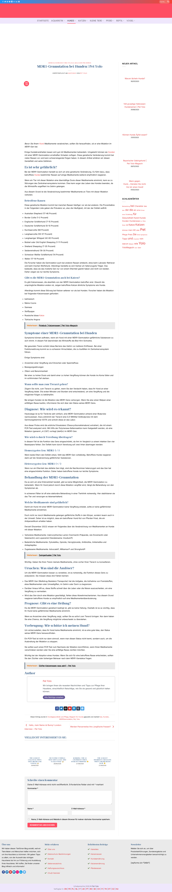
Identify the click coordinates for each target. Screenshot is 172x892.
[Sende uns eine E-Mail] (7, 2)
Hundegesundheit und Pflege (61, 63)
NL (76, 889)
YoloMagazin (128, 247)
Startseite (43, 20)
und (130, 238)
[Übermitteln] (168, 2)
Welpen (131, 244)
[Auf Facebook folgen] (3, 2)
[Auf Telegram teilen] (82, 708)
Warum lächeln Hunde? (135, 78)
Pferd (109, 20)
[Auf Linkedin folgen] (12, 2)
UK (83, 889)
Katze (41, 315)
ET (109, 889)
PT (87, 889)
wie (136, 243)
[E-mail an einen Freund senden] (66, 708)
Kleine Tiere (96, 20)
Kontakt (51, 859)
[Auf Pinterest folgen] (9, 2)
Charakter (139, 206)
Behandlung (126, 206)
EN (65, 889)
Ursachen (136, 239)
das (145, 206)
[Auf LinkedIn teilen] (74, 708)
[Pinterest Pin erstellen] (70, 708)
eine (139, 210)
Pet (74, 719)
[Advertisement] (86, 41)
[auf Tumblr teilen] (78, 708)
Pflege (124, 235)
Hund (41, 143)
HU (117, 889)
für (135, 214)
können (125, 230)
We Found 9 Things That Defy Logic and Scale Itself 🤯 (57, 759)
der (127, 210)
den (123, 210)
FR (69, 889)
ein (135, 210)
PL (73, 889)
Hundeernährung (97, 859)
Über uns (51, 849)
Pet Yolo (83, 73)
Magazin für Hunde (83, 63)
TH (105, 889)
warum (125, 244)
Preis (130, 234)
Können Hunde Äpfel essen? (134, 135)
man (130, 230)
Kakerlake (94, 849)
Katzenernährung (98, 864)
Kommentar (32, 788)
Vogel (130, 20)
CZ (113, 889)
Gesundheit (127, 218)
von (141, 238)
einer (123, 214)
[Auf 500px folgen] (16, 2)
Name (30, 809)
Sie (134, 234)
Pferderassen (96, 868)
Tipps (124, 239)
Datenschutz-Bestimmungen (59, 854)
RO (91, 889)
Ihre (144, 221)
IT (80, 889)
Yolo (78, 719)
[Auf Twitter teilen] (61, 708)
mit (134, 230)
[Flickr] (14, 2)
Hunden (111, 152)
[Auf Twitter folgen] (5, 2)
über (139, 248)
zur (136, 248)
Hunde (70, 20)
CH (98, 889)
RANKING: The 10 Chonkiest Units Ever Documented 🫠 (80, 759)
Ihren (123, 225)
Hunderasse (134, 221)
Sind (138, 235)
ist (127, 225)
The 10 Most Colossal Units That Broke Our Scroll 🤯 (35, 760)
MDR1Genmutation (65, 719)
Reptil (119, 20)
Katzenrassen (96, 854)
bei (101, 717)
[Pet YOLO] (86, 11)
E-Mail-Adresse (78, 809)
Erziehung (129, 214)
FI (102, 889)
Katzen (82, 20)
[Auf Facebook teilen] (57, 708)
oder (138, 230)
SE (95, 889)
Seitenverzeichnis (55, 864)
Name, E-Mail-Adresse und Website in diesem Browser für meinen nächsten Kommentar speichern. (70, 819)
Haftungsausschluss (56, 868)
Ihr (141, 221)
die (131, 209)
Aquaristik (57, 20)
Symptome (144, 235)
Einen (143, 210)
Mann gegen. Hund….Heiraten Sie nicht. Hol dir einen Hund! (134, 184)
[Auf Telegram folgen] (19, 2)
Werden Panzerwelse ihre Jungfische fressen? (90, 726)
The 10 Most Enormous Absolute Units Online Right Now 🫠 (102, 760)
